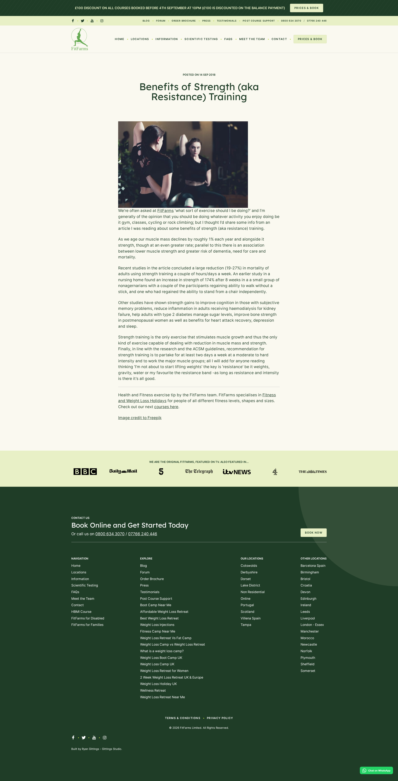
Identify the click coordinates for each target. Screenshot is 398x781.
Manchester (310, 631)
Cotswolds (249, 566)
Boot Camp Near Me (155, 605)
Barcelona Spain (313, 566)
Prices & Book (306, 8)
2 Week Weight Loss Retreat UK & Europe (171, 677)
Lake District (250, 585)
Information (166, 39)
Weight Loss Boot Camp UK (161, 658)
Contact (279, 39)
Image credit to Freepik (139, 417)
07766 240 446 (317, 20)
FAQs (228, 39)
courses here (166, 406)
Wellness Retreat (153, 690)
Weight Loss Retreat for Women (164, 671)
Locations (140, 39)
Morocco (307, 638)
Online (245, 599)
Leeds (305, 612)
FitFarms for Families (87, 625)
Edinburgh (308, 599)
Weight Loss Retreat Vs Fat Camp (166, 638)
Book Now (314, 532)
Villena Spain (251, 618)
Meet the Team (252, 39)
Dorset (246, 579)
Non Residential (253, 592)
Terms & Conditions (183, 718)
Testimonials (227, 20)
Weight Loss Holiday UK (158, 684)
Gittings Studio (111, 749)
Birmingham (310, 572)
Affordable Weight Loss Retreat (164, 612)
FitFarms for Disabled (87, 618)
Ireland (306, 605)
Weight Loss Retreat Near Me (162, 697)
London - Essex (312, 625)
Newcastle (309, 644)
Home (119, 39)
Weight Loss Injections (157, 625)
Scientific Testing (201, 39)
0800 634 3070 (291, 20)
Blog (146, 20)
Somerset (308, 671)
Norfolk (306, 651)
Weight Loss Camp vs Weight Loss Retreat (172, 644)
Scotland (247, 612)
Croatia (306, 585)
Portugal (247, 605)
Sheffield (307, 664)
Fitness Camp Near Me (157, 631)
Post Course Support (259, 20)
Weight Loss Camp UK (157, 664)
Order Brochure (184, 20)
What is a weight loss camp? (162, 651)
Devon (305, 592)
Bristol (305, 579)
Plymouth (308, 658)
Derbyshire (249, 572)
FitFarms (165, 210)
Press (206, 20)
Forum (161, 20)
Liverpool (308, 618)
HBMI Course (81, 612)
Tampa (246, 625)
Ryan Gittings (90, 749)
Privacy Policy (220, 718)
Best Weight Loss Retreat (159, 618)
